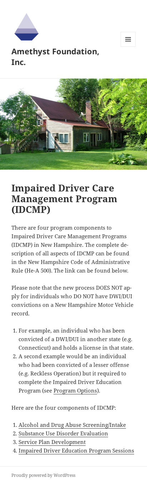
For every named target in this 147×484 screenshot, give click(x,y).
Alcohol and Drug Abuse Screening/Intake (72, 424)
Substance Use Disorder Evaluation (63, 433)
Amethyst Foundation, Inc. (55, 56)
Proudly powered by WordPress (43, 475)
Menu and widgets (128, 46)
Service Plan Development (52, 441)
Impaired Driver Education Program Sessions (76, 450)
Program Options (75, 390)
